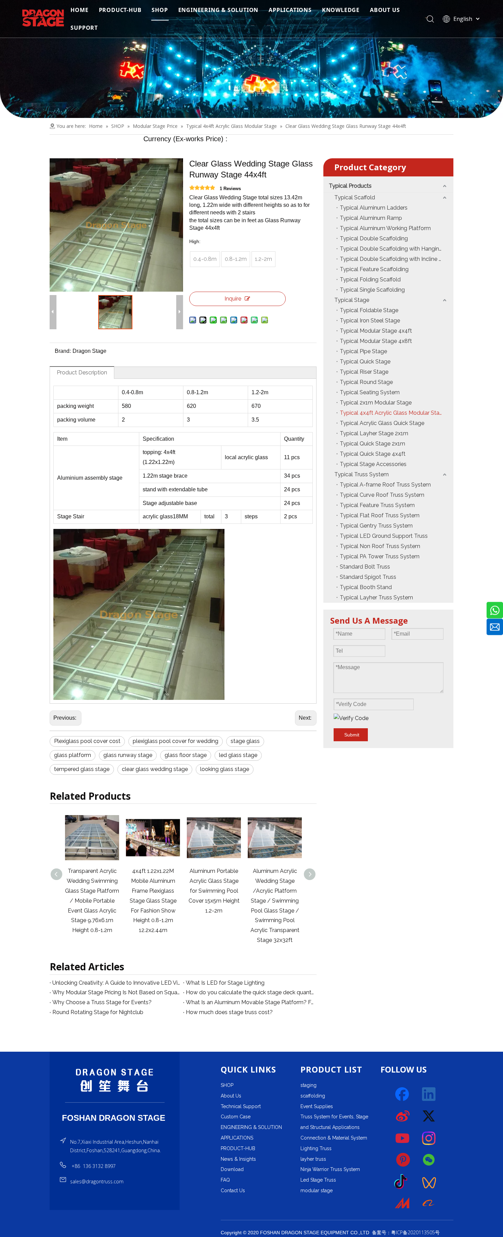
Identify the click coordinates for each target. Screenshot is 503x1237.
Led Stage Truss (318, 1180)
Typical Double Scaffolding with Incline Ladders (396, 259)
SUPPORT (84, 27)
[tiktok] (403, 1182)
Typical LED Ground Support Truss (384, 536)
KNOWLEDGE (341, 10)
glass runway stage (127, 755)
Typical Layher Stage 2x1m (374, 433)
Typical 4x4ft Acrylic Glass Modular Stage (393, 413)
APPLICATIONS (290, 10)
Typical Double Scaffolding (374, 238)
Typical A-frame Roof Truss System (385, 484)
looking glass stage (224, 769)
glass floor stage (186, 755)
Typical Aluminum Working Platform (385, 228)
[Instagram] (429, 1138)
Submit (351, 734)
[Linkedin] (429, 1094)
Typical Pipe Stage (363, 351)
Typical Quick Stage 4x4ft (372, 454)
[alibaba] (429, 1204)
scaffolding (312, 1096)
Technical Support (241, 1106)
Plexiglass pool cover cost (87, 741)
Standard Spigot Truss (368, 577)
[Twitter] (429, 1116)
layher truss (313, 1159)
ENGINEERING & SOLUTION (218, 10)
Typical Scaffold (354, 197)
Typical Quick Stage (365, 361)
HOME (79, 10)
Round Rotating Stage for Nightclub (97, 1012)
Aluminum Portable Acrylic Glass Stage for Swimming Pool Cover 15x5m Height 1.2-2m (153, 891)
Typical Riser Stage (364, 372)
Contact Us (233, 1190)
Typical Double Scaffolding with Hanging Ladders (396, 248)
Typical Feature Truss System (377, 505)
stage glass (245, 741)
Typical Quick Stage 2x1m (372, 443)
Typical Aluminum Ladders (374, 207)
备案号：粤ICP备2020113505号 (406, 1232)
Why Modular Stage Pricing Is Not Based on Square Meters (116, 992)
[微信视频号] (429, 1182)
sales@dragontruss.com (97, 1181)
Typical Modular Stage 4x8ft (376, 341)
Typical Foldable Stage (369, 310)
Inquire (232, 298)
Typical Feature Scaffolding (374, 269)
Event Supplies (316, 1106)
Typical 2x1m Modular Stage (376, 402)
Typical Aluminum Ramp (371, 218)
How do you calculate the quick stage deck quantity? (250, 992)
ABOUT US (385, 10)
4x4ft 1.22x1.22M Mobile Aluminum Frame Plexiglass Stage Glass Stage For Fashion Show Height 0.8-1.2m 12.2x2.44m (92, 900)
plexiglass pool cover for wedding (175, 741)
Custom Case (235, 1116)
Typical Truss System (361, 474)
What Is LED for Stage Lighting (225, 983)
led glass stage (238, 755)
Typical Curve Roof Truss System (382, 495)
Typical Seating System (370, 392)
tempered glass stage (81, 769)
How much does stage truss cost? (229, 1012)
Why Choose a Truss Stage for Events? (102, 1002)
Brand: (63, 351)
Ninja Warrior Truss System (330, 1169)
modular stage (316, 1190)
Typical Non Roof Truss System (380, 546)
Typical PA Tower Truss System (380, 556)
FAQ (225, 1180)
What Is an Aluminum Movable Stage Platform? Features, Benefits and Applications (250, 1002)
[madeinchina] (403, 1204)
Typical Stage (351, 300)
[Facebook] (403, 1094)
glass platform (72, 755)
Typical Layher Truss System (376, 597)
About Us (231, 1096)
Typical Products (350, 186)
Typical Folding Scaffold (370, 279)
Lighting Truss (316, 1148)
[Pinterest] (403, 1160)
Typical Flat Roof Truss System (380, 515)
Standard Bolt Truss (365, 566)
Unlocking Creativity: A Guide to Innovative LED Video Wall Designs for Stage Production (116, 983)
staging (308, 1085)
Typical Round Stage (366, 382)
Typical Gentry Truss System (376, 525)
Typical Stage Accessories (373, 464)
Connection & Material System (333, 1138)
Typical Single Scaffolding (372, 290)
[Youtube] (403, 1138)
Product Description (82, 372)
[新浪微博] (403, 1116)
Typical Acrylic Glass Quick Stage (382, 423)
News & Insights (238, 1159)
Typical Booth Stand (366, 587)
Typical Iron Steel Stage (370, 320)
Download (232, 1169)
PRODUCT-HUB (120, 10)
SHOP (160, 10)
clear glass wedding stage (155, 769)
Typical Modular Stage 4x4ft (376, 331)
